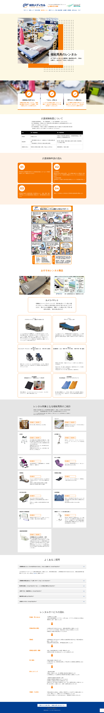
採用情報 (69, 10)
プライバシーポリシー (52, 708)
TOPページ (26, 10)
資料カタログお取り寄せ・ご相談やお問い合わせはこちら (52, 705)
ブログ (79, 10)
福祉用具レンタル (44, 10)
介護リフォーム (52, 10)
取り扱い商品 (37, 10)
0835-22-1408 (54, 6)
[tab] (52, 567)
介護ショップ (31, 10)
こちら (34, 573)
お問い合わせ (74, 10)
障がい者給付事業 (58, 10)
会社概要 (65, 10)
